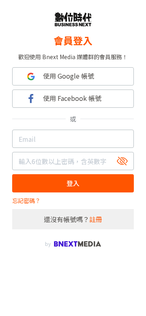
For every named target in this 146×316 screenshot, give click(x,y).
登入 (73, 183)
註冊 (95, 219)
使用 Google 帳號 (68, 76)
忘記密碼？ (26, 200)
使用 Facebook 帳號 (72, 98)
